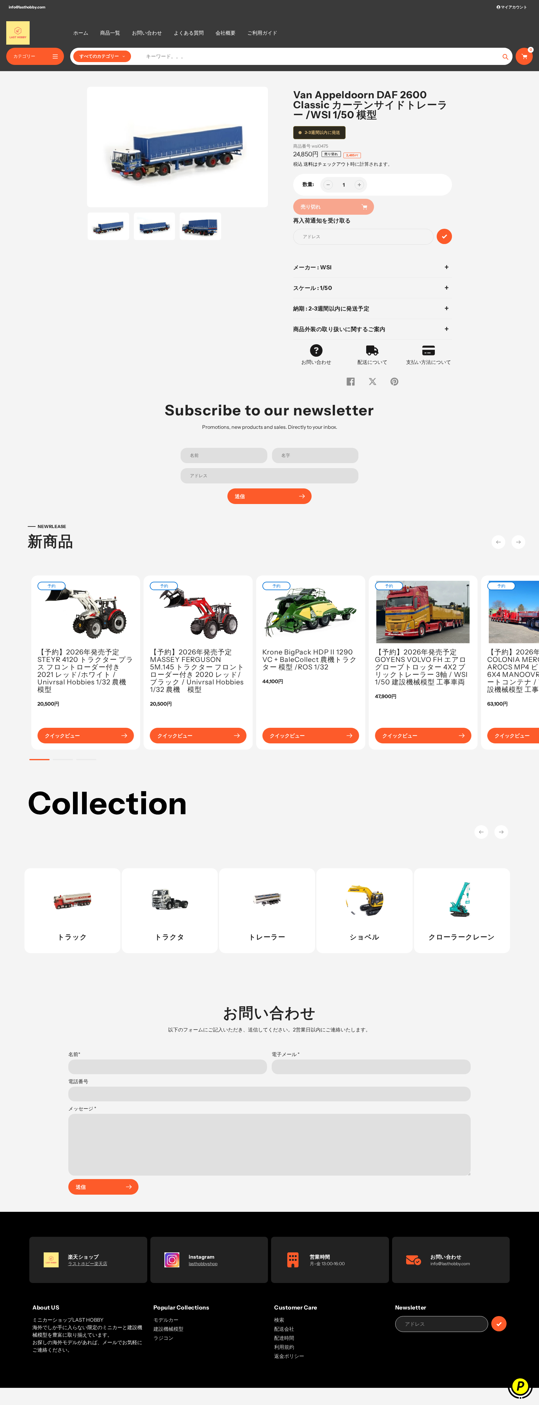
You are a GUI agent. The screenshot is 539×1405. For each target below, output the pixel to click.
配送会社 (284, 1329)
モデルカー (165, 1320)
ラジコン (163, 1338)
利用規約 (284, 1347)
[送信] (499, 1323)
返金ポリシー (289, 1356)
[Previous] (498, 542)
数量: (308, 184)
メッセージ (82, 1108)
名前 (74, 1054)
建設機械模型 (168, 1329)
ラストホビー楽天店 (87, 1263)
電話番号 (78, 1081)
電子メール (286, 1054)
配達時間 (284, 1338)
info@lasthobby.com (27, 7)
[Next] (518, 542)
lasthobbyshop (203, 1263)
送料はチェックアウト (326, 164)
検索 (279, 1320)
